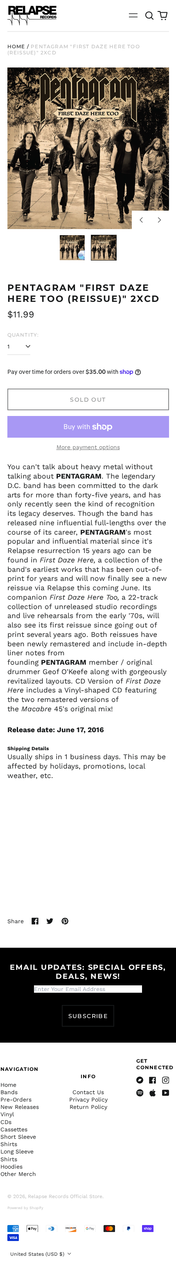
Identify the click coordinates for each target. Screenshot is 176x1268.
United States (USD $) (38, 1254)
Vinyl (7, 1114)
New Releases (19, 1107)
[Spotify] (140, 1093)
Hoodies (11, 1166)
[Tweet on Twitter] (50, 921)
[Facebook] (152, 1080)
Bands (9, 1092)
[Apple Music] (152, 1093)
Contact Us (88, 1092)
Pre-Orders (16, 1099)
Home (16, 46)
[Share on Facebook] (35, 921)
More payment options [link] (88, 447)
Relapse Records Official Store (65, 1196)
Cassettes (13, 1129)
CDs (5, 1122)
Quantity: (23, 335)
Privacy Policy (88, 1099)
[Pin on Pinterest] (65, 921)
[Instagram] (165, 1080)
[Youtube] (165, 1093)
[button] (149, 15)
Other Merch (18, 1174)
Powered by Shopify (25, 1208)
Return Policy (88, 1107)
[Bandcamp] (140, 1080)
